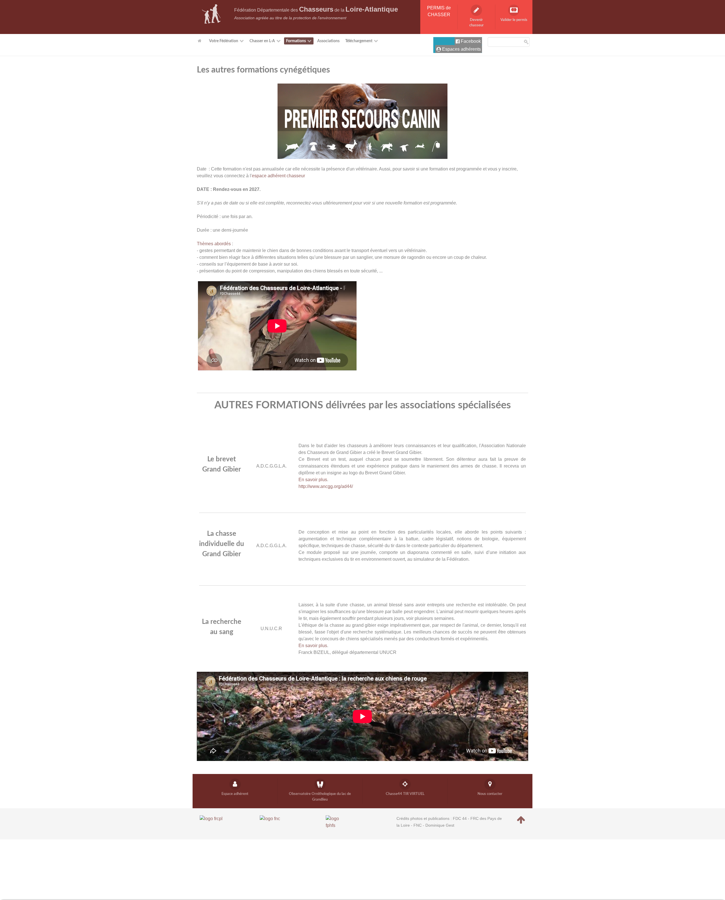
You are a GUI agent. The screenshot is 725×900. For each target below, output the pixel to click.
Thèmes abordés (214, 243)
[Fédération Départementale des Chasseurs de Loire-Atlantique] (211, 13)
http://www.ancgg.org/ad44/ (325, 486)
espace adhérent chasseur (278, 175)
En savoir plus (312, 479)
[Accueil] (200, 41)
